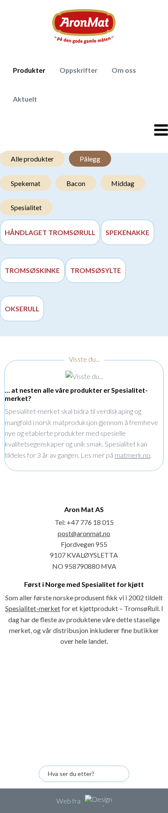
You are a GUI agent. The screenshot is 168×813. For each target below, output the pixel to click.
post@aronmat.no (84, 533)
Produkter (29, 70)
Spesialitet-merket (32, 608)
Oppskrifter (78, 70)
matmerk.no (132, 455)
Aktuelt (25, 99)
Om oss (124, 70)
